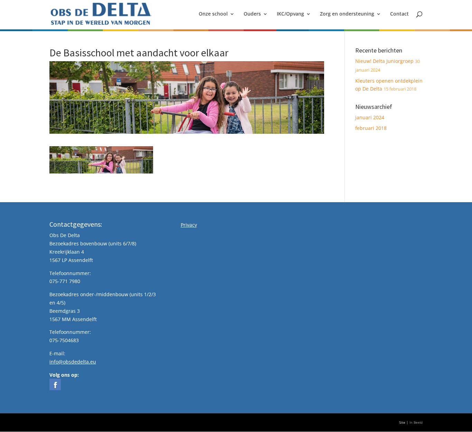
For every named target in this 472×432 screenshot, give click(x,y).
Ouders (252, 14)
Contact (399, 14)
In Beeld (416, 422)
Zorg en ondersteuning (347, 14)
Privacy (189, 225)
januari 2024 (369, 117)
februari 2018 (371, 128)
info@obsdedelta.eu (72, 361)
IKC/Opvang (290, 14)
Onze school (213, 14)
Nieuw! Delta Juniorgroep (384, 61)
